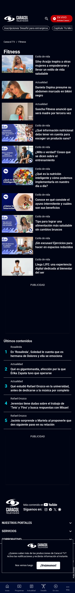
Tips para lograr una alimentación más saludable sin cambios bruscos (53, 225)
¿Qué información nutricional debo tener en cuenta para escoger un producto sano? (54, 134)
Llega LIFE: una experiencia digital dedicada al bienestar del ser (53, 268)
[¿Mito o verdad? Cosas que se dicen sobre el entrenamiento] (17, 154)
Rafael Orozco (19, 398)
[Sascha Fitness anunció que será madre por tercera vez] (17, 111)
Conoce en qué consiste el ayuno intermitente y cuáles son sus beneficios (53, 203)
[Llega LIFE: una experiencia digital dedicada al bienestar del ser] (17, 267)
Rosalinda (16, 346)
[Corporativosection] (70, 539)
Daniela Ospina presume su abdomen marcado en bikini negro (53, 91)
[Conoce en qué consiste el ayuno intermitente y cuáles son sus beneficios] (17, 202)
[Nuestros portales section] (70, 523)
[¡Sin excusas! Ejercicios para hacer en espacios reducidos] (17, 246)
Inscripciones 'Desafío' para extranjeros (26, 28)
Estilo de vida (42, 56)
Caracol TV (9, 41)
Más (68, 590)
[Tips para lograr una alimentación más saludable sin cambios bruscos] (17, 224)
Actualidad (41, 82)
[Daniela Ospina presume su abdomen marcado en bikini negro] (17, 90)
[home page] (16, 18)
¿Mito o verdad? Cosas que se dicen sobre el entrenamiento (53, 156)
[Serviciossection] (70, 531)
